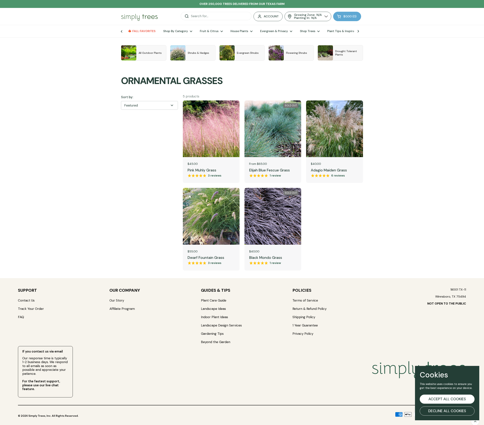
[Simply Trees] (139, 16)
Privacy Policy (302, 334)
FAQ (21, 317)
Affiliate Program (122, 309)
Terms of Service (305, 300)
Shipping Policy (303, 317)
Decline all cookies (447, 411)
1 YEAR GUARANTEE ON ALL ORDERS (242, 4)
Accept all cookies (447, 399)
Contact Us (26, 300)
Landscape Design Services (221, 325)
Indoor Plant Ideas (214, 317)
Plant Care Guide (213, 300)
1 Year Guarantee (305, 325)
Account (271, 16)
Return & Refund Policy (309, 309)
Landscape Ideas (213, 309)
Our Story (116, 300)
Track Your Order (31, 309)
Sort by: (127, 97)
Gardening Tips (212, 334)
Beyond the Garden (215, 342)
